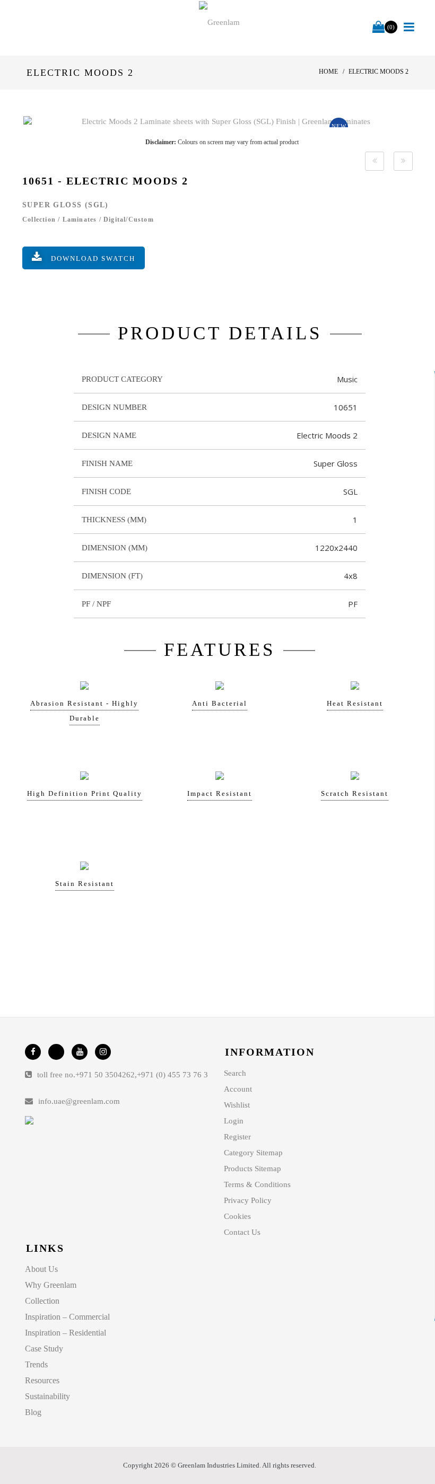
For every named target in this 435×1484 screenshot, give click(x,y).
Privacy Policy (248, 1200)
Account (238, 1089)
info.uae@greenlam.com (79, 1101)
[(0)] (378, 27)
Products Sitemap (252, 1168)
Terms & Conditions (257, 1184)
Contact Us (242, 1232)
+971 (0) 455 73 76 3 (172, 1074)
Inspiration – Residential (65, 1332)
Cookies (237, 1216)
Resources (42, 1380)
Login (233, 1121)
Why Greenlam (50, 1284)
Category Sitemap (253, 1152)
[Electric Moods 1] (374, 161)
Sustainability (47, 1396)
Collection (42, 1300)
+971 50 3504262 (105, 1074)
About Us (41, 1269)
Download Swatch (93, 258)
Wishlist (237, 1105)
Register (237, 1136)
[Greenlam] (220, 21)
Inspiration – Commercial (67, 1316)
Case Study (44, 1348)
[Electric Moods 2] (221, 121)
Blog (33, 1412)
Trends (36, 1364)
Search (235, 1073)
